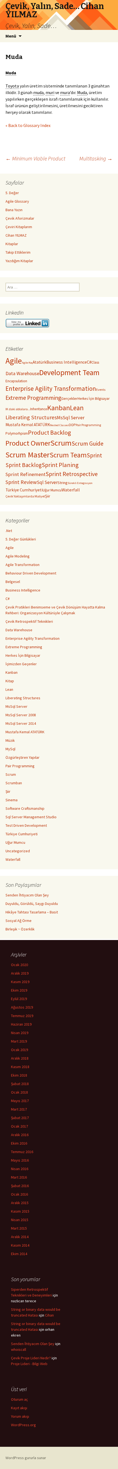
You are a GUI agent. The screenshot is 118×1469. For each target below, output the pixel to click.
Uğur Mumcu (52, 490)
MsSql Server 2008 (20, 714)
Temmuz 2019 (22, 1015)
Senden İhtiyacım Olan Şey (27, 895)
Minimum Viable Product (35, 158)
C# (89, 362)
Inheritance (38, 409)
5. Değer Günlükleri (20, 539)
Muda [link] (10, 72)
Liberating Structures (31, 417)
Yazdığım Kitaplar (19, 260)
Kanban (58, 407)
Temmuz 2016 (22, 1151)
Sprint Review (21, 482)
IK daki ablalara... (17, 409)
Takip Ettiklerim (17, 252)
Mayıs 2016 (20, 1160)
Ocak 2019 (19, 1049)
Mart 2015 (19, 1228)
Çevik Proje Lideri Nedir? (31, 1357)
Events (100, 389)
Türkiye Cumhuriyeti (24, 490)
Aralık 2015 (20, 1202)
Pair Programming (88, 425)
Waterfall (70, 490)
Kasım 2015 (20, 1211)
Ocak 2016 (19, 1194)
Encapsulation (16, 381)
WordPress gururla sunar (25, 1457)
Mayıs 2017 (20, 1100)
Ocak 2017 (19, 1126)
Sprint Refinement (25, 474)
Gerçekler (69, 398)
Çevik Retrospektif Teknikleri (29, 621)
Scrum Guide (87, 443)
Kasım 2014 (20, 1245)
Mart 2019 (19, 1041)
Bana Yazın (14, 209)
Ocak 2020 (19, 964)
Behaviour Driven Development (30, 573)
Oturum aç (19, 1399)
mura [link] (65, 92)
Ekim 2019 (19, 990)
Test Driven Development (26, 825)
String (63, 482)
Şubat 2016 (20, 1185)
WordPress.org (23, 1424)
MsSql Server (71, 417)
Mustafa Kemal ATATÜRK (27, 424)
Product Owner (27, 443)
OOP (72, 425)
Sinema (11, 799)
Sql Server (47, 482)
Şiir (47, 496)
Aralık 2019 (20, 973)
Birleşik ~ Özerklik (20, 929)
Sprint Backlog (23, 465)
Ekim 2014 (19, 1253)
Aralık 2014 (20, 1236)
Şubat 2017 (20, 1117)
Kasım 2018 (20, 1066)
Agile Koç (27, 362)
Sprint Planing (60, 465)
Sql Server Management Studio (31, 816)
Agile (13, 361)
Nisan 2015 (19, 1219)
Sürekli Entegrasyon (80, 483)
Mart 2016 (19, 1177)
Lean (77, 407)
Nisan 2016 (19, 1168)
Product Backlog (49, 432)
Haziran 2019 (21, 1024)
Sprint (94, 455)
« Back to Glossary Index (27, 125)
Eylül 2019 (19, 998)
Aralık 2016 (20, 1134)
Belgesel (12, 581)
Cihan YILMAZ (16, 235)
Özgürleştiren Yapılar (22, 757)
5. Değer (12, 192)
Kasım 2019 (20, 981)
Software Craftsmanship (24, 808)
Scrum (61, 443)
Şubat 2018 (20, 1083)
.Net (8, 530)
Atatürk (39, 362)
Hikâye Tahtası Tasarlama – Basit (31, 912)
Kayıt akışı (19, 1407)
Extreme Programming (33, 397)
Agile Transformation (22, 564)
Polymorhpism (16, 433)
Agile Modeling (17, 556)
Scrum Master (27, 455)
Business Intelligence (66, 362)
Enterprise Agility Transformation (50, 388)
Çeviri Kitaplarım (18, 226)
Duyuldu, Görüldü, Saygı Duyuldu (31, 903)
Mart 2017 (19, 1109)
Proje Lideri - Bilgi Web (29, 1363)
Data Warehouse (22, 373)
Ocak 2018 (19, 1092)
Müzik (10, 740)
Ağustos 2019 (22, 1007)
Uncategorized (17, 850)
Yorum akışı (20, 1416)
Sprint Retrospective (72, 474)
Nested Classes (59, 425)
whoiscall (18, 1349)
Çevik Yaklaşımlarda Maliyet (25, 496)
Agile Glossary (17, 201)
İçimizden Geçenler (21, 663)
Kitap (9, 680)
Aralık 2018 (20, 1058)
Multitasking (96, 158)
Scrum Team (68, 455)
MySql (10, 748)
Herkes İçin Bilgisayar (93, 398)
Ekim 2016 (19, 1143)
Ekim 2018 (19, 1075)
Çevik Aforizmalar (19, 218)
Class (95, 362)
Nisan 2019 (19, 1032)
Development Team (69, 372)
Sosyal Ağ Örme (18, 920)
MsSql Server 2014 (20, 723)
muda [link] (38, 92)
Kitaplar (11, 243)
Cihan (49, 1315)
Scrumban (13, 782)
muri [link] (50, 92)
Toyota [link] (12, 86)
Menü (10, 36)
